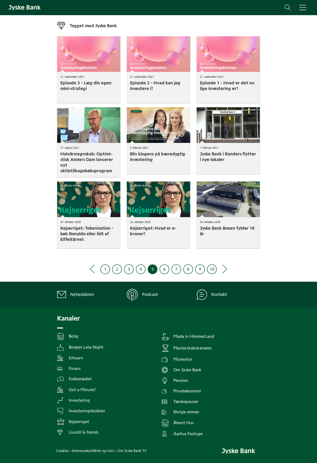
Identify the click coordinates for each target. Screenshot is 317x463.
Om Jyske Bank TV (132, 451)
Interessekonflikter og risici (93, 451)
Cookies (62, 451)
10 (212, 269)
